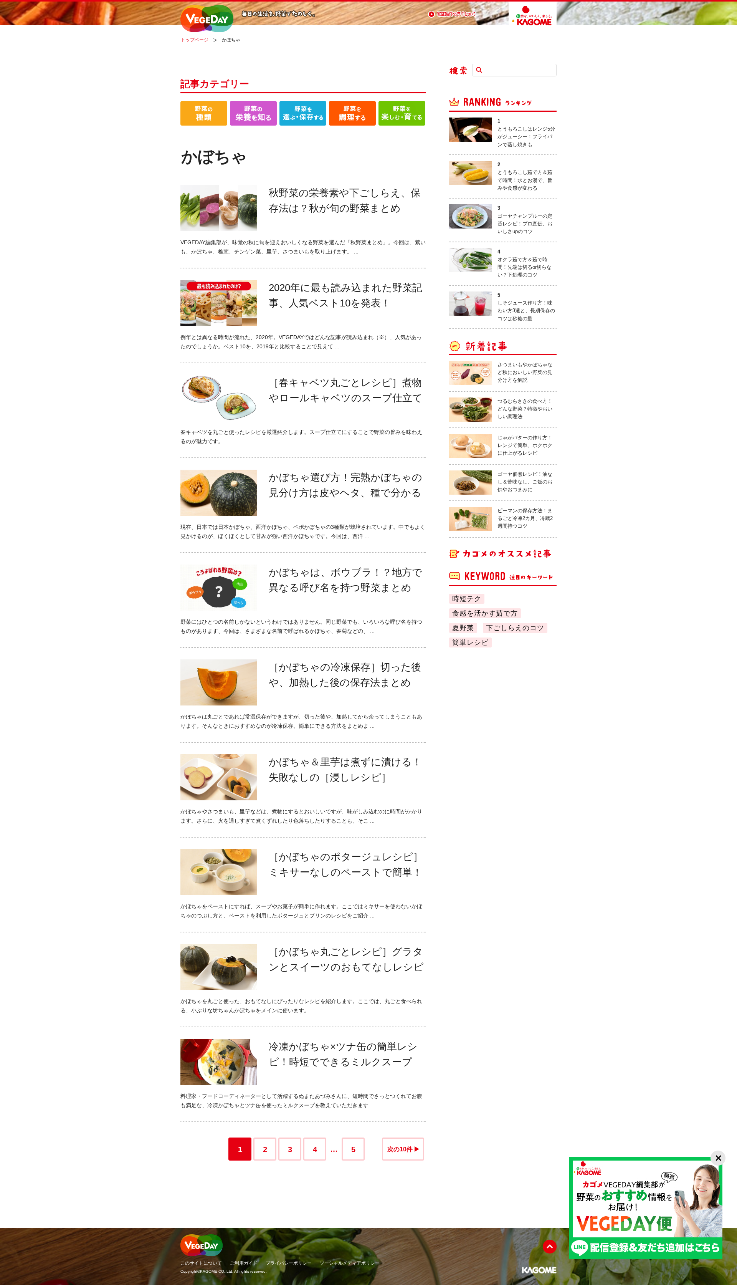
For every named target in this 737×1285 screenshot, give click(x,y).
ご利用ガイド (244, 1263)
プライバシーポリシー (289, 1263)
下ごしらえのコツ (515, 628)
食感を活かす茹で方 (485, 613)
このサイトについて (201, 1263)
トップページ (194, 40)
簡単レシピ (470, 642)
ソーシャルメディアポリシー (350, 1263)
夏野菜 (463, 628)
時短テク (466, 599)
